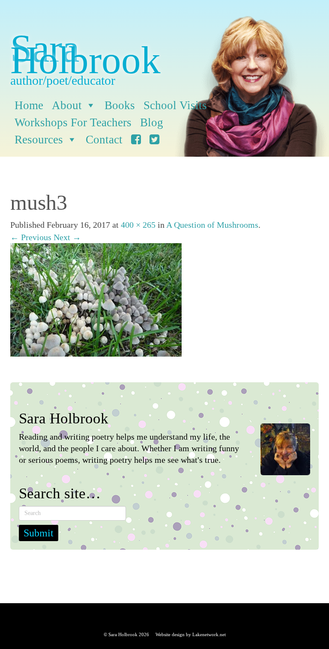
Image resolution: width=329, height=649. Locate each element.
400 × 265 (138, 224)
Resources (39, 139)
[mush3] (96, 299)
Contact (104, 139)
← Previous (30, 237)
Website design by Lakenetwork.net (191, 634)
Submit (39, 533)
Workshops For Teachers (73, 122)
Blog (151, 122)
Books (120, 105)
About (67, 105)
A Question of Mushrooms (212, 224)
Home (29, 105)
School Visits (175, 105)
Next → (67, 237)
